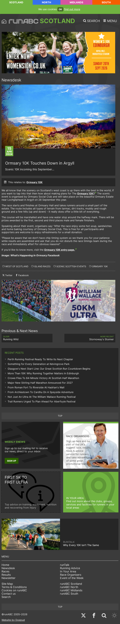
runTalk (64, 564)
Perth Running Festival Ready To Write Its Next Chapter (40, 359)
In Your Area (68, 571)
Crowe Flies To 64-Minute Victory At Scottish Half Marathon (43, 378)
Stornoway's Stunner (101, 338)
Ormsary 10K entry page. (59, 249)
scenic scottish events (71, 266)
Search (6, 597)
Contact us (9, 593)
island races (42, 266)
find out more (72, 9)
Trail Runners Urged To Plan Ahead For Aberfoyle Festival (41, 401)
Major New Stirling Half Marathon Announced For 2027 (40, 382)
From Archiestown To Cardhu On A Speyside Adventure (40, 392)
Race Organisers (70, 574)
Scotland (16, 2)
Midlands (76, 2)
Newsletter (8, 578)
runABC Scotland (71, 583)
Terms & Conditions (14, 587)
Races (5, 571)
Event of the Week (72, 578)
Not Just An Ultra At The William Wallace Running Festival (42, 396)
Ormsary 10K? (86, 193)
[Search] (104, 616)
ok (60, 9)
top (60, 415)
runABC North (69, 587)
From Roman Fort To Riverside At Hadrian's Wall (36, 387)
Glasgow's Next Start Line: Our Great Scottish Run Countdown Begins (49, 368)
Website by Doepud (13, 619)
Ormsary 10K (34, 182)
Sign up (11, 460)
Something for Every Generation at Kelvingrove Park (39, 364)
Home (5, 564)
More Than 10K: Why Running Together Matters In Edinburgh (43, 373)
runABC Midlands (71, 590)
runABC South (69, 593)
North (46, 2)
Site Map (7, 583)
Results (6, 574)
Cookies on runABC (14, 590)
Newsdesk (8, 568)
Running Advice (70, 568)
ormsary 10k (99, 266)
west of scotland (16, 266)
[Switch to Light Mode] (114, 616)
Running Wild (10, 338)
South (106, 2)
